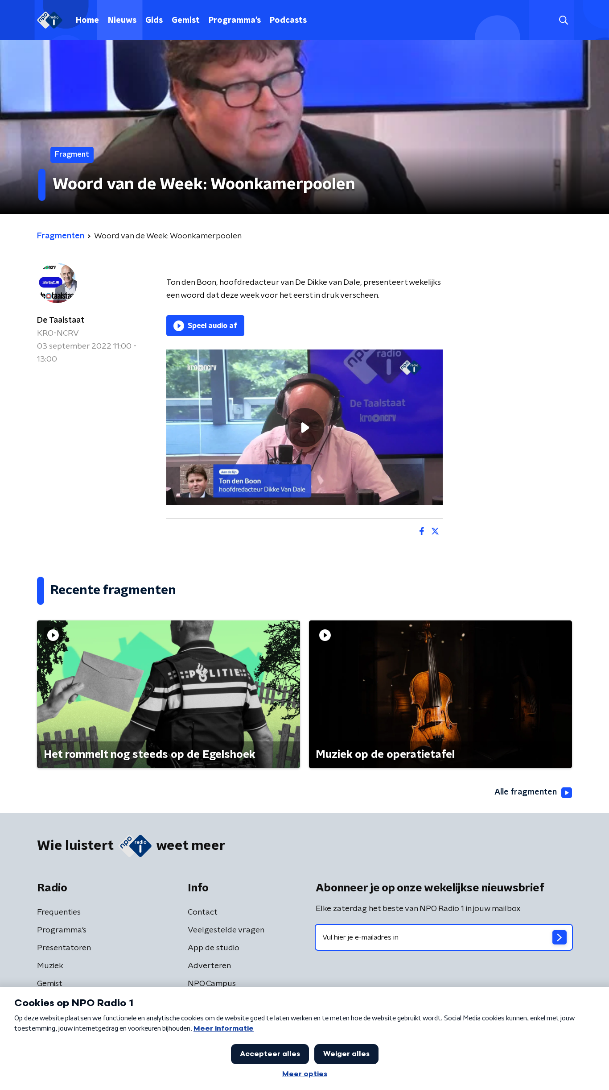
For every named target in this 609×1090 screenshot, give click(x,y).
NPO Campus (212, 984)
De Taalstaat (60, 320)
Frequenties (59, 912)
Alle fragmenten (525, 792)
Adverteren (209, 966)
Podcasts (288, 21)
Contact (203, 912)
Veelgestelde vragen (226, 930)
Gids (154, 21)
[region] (304, 427)
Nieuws (122, 21)
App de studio (213, 948)
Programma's (235, 21)
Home (87, 21)
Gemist (186, 21)
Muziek (50, 966)
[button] (563, 20)
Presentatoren (64, 948)
